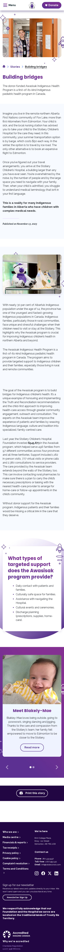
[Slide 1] (31, 767)
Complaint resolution (15, 863)
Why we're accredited (16, 941)
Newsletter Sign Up (17, 897)
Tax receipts (10, 847)
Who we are (10, 832)
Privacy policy (11, 853)
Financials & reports (14, 842)
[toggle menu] (9, 5)
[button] (7, 767)
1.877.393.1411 (51, 862)
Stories (15, 66)
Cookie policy (10, 858)
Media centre (11, 837)
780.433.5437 (48, 859)
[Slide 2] (33, 767)
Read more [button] (32, 747)
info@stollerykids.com (51, 864)
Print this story (35, 793)
